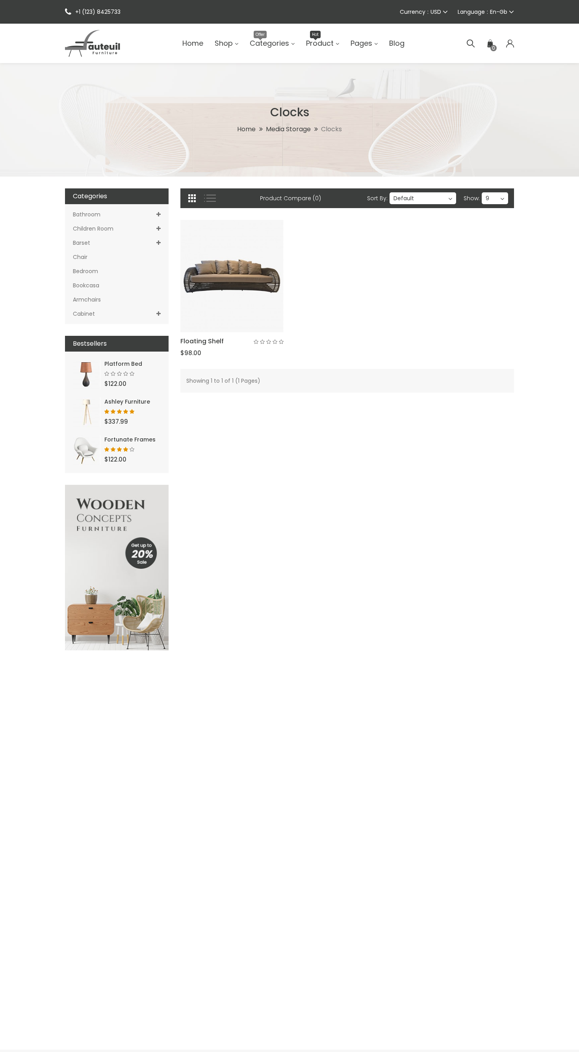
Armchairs (87, 299)
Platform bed (123, 364)
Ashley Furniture (127, 402)
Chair (80, 257)
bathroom (86, 214)
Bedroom (85, 271)
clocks (331, 129)
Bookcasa (86, 285)
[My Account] (510, 43)
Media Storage (288, 129)
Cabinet (84, 314)
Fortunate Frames (130, 439)
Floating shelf (202, 341)
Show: (472, 198)
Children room (93, 229)
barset (81, 243)
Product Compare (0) (290, 198)
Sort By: (377, 198)
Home (246, 129)
